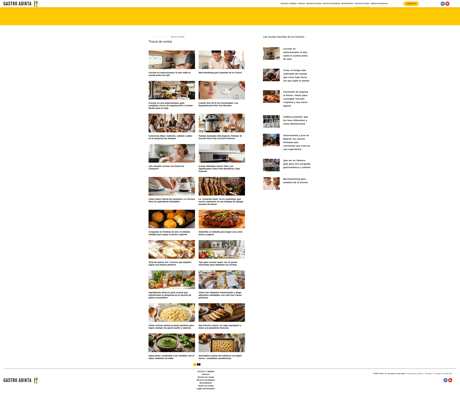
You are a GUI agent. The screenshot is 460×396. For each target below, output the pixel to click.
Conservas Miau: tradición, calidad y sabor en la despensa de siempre (170, 137)
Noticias (301, 3)
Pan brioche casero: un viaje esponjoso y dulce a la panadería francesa (220, 326)
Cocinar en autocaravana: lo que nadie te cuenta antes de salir (170, 73)
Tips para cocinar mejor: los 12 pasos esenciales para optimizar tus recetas (218, 263)
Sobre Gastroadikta (379, 3)
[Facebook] (443, 4)
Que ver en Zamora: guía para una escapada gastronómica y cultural (296, 164)
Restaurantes (347, 3)
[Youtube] (447, 4)
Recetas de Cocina (314, 3)
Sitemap (428, 373)
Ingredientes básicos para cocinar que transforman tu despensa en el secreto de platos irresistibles (170, 295)
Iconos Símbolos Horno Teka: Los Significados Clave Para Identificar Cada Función (219, 169)
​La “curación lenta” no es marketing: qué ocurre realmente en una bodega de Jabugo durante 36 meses (221, 201)
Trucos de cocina (362, 3)
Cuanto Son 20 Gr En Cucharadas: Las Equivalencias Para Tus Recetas (218, 104)
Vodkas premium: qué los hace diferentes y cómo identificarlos (295, 120)
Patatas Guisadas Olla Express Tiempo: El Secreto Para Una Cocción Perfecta (220, 137)
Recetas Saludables (331, 3)
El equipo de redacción (443, 373)
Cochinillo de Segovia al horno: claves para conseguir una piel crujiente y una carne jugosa (295, 99)
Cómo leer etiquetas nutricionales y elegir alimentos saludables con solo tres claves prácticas (220, 295)
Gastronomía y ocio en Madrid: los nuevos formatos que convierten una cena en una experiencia (296, 142)
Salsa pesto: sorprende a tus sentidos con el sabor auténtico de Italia (171, 357)
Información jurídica (415, 373)
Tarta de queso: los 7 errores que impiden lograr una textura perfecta (170, 263)
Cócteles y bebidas (289, 3)
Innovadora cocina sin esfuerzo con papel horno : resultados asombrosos (220, 357)
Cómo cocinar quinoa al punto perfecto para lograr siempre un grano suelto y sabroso (171, 326)
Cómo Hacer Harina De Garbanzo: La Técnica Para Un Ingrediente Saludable (172, 200)
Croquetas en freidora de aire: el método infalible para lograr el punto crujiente (169, 233)
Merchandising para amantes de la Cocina (220, 72)
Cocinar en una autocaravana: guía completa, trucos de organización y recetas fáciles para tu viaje (171, 105)
